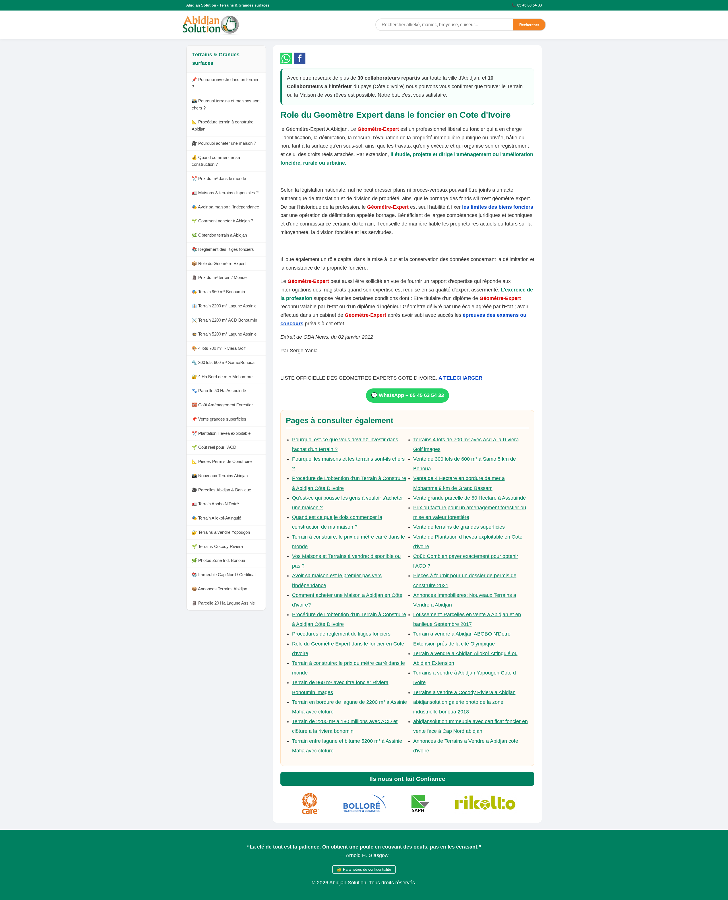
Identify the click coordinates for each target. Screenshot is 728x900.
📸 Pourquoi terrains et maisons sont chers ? (226, 104)
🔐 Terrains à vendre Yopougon (221, 532)
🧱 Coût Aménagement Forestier (222, 405)
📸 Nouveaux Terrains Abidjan (220, 475)
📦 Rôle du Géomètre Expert (219, 263)
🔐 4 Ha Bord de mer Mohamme (222, 376)
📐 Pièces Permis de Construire (222, 461)
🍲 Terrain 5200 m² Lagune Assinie (224, 334)
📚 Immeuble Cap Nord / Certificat (224, 574)
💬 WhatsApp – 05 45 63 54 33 (407, 395)
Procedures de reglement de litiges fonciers (341, 634)
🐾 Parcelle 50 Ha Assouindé (219, 390)
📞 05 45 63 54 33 (527, 5)
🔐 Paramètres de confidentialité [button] (364, 869)
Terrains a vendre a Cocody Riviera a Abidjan (464, 692)
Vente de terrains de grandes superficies (459, 527)
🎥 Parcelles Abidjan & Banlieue (221, 489)
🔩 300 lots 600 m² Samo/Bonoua (223, 362)
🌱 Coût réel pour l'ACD (214, 447)
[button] (286, 58)
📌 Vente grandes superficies (219, 419)
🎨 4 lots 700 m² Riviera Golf (218, 348)
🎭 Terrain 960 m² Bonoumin (218, 291)
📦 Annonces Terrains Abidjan (219, 588)
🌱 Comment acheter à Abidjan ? (222, 221)
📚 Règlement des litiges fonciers (223, 249)
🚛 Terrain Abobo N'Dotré (215, 504)
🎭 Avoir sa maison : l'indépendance (225, 206)
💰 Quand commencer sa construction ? (216, 161)
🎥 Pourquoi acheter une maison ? (224, 143)
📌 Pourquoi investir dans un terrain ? (225, 83)
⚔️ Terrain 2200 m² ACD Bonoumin (224, 320)
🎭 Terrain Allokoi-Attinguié (216, 518)
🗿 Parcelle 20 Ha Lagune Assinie (223, 603)
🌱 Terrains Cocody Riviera (217, 546)
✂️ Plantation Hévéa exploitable (221, 433)
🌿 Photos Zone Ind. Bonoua (218, 560)
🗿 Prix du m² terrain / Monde (219, 277)
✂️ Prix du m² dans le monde (219, 178)
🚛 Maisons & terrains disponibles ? (225, 192)
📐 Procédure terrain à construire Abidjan (222, 126)
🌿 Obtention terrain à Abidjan (219, 235)
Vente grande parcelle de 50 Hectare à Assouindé (469, 498)
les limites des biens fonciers (497, 207)
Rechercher (529, 25)
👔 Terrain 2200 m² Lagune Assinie (224, 305)
